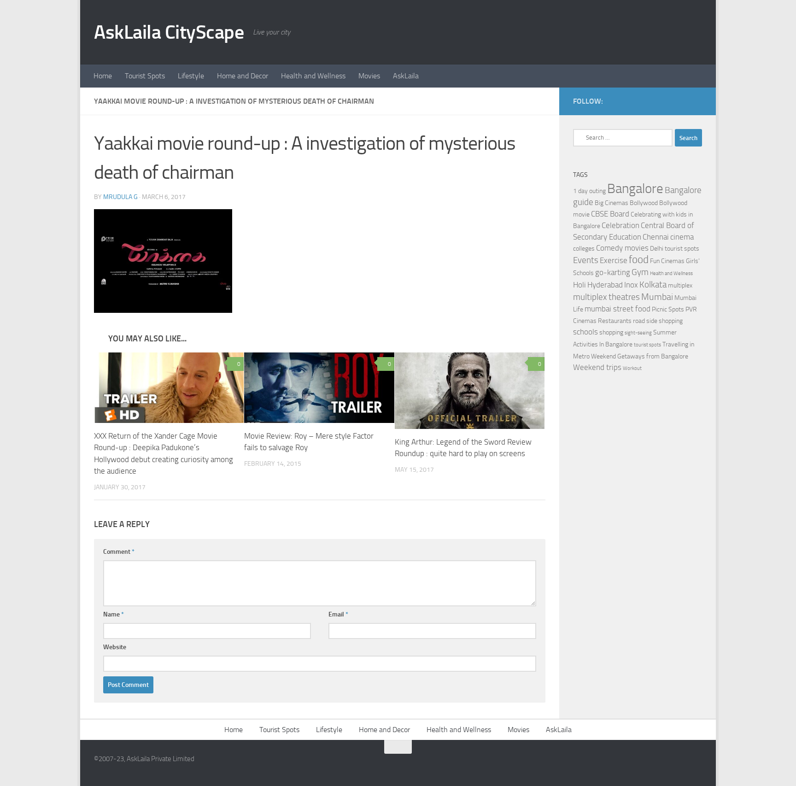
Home (103, 75)
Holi (579, 285)
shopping (611, 332)
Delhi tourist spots (674, 248)
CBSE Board (610, 214)
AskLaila (406, 75)
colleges (584, 248)
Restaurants (615, 321)
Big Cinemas (611, 203)
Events (585, 260)
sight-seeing (638, 333)
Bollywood (644, 203)
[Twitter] (696, 100)
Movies (369, 75)
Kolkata (653, 285)
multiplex (680, 285)
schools (585, 332)
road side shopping (658, 321)
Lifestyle (191, 75)
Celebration (620, 225)
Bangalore (635, 189)
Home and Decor (242, 75)
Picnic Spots (668, 309)
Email (338, 614)
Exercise (613, 260)
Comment (119, 552)
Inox (631, 285)
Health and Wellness (313, 75)
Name (113, 614)
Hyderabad (605, 285)
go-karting (612, 272)
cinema (682, 237)
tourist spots (647, 345)
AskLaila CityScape (169, 32)
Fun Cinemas (667, 261)
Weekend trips (597, 367)
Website (114, 647)
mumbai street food (617, 309)
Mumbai (657, 296)
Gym (640, 272)
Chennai (656, 237)
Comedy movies (622, 248)
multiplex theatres (606, 297)
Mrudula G (120, 197)
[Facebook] (681, 100)
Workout (632, 368)
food (639, 259)
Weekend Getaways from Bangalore (639, 356)
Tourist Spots (145, 75)
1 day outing (589, 191)
